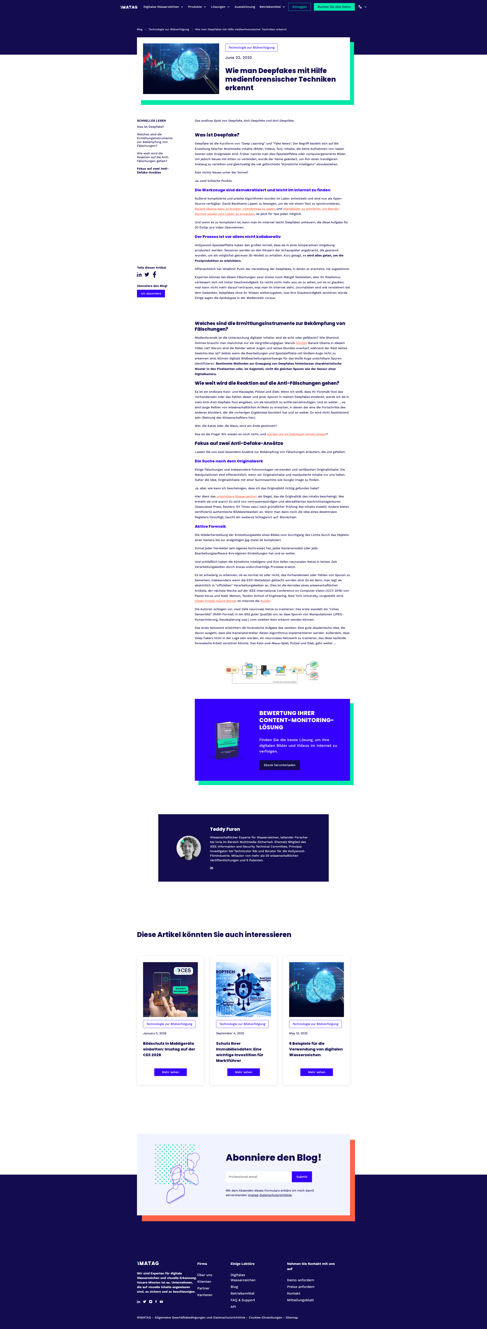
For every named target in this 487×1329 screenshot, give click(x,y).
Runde (265, 601)
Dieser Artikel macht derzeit (215, 601)
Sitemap (292, 1317)
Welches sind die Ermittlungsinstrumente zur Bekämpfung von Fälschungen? (155, 140)
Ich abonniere (151, 293)
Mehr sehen (170, 1072)
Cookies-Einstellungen (265, 1317)
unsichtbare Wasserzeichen (236, 496)
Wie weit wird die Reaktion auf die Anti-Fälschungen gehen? (153, 157)
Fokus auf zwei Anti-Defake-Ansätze (153, 170)
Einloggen (299, 7)
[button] (163, 6)
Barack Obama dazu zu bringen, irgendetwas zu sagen (235, 209)
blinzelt (301, 343)
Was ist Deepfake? (150, 127)
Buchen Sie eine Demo (334, 7)
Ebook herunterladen (279, 765)
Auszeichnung (245, 7)
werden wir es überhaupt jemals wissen (296, 434)
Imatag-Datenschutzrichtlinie (270, 1195)
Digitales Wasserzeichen (161, 7)
